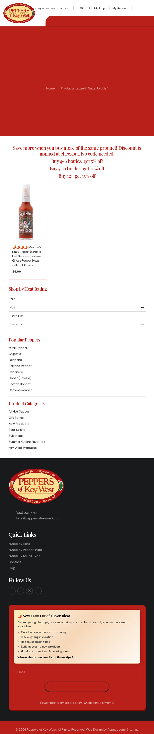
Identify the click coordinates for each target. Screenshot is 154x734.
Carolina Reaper (20, 390)
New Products (19, 424)
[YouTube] (38, 590)
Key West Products (23, 448)
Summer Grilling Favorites (27, 442)
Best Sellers (17, 430)
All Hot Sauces (19, 411)
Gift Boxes (16, 418)
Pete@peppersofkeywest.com (38, 518)
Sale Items (16, 436)
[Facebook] (12, 590)
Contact (15, 562)
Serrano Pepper (20, 366)
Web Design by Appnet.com (105, 730)
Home (50, 88)
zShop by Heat (19, 544)
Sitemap (133, 730)
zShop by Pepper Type (25, 550)
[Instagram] (20, 590)
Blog (12, 568)
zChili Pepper (18, 348)
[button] (138, 8)
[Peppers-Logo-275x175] (19, 13)
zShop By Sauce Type (24, 556)
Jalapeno (15, 360)
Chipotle (15, 354)
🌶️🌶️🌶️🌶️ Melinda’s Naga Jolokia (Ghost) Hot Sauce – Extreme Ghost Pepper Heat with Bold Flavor (27, 256)
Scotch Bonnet (20, 384)
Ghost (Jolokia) (20, 378)
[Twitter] (29, 590)
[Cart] (146, 8)
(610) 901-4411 (26, 513)
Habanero (16, 372)
